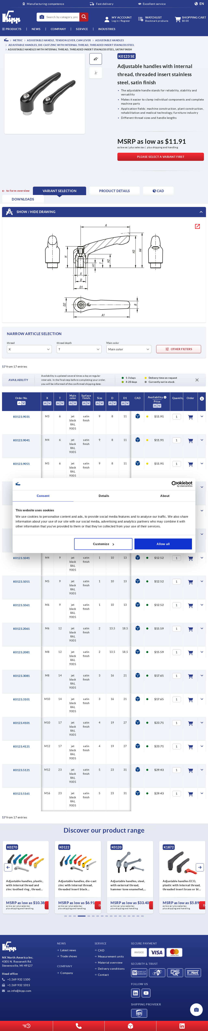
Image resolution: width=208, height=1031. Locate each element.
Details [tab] (104, 495)
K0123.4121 (21, 746)
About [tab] (165, 495)
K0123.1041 (21, 558)
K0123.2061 (21, 628)
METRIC (17, 40)
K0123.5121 (21, 770)
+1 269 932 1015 (18, 985)
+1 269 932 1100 (18, 979)
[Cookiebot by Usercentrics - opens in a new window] (174, 484)
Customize (101, 544)
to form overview (18, 190)
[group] (26, 877)
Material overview (110, 962)
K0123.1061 (21, 605)
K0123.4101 (21, 723)
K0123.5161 (21, 793)
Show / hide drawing (35, 212)
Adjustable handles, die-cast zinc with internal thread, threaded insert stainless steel (71, 45)
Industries (107, 29)
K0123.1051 (21, 581)
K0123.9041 (21, 440)
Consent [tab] (43, 495)
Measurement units (111, 956)
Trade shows (68, 956)
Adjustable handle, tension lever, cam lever (59, 40)
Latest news (68, 950)
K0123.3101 (21, 699)
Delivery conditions (111, 968)
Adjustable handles (109, 40)
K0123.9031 (21, 416)
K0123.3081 (21, 675)
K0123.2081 (21, 652)
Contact (103, 974)
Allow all (163, 544)
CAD (101, 950)
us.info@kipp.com (18, 990)
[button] (65, 916)
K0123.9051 (21, 463)
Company (58, 29)
